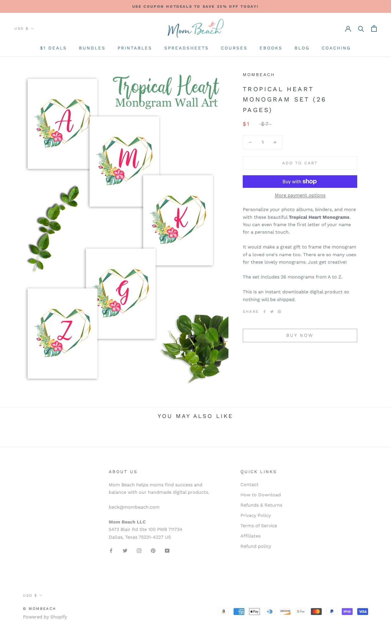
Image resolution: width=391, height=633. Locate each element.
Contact (249, 484)
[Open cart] (374, 28)
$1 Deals (53, 48)
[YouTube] (167, 550)
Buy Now (299, 335)
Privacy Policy (255, 515)
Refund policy (255, 546)
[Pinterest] (279, 311)
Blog (302, 48)
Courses (234, 48)
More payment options (300, 195)
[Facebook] (264, 311)
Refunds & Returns (261, 505)
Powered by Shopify (45, 617)
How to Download (260, 494)
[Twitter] (272, 311)
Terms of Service (258, 525)
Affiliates (250, 536)
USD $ (21, 28)
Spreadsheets (186, 48)
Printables (135, 48)
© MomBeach (39, 608)
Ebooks (271, 48)
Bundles (92, 48)
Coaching (336, 48)
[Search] (361, 28)
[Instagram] (139, 550)
